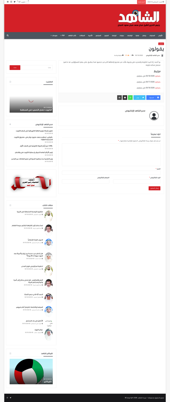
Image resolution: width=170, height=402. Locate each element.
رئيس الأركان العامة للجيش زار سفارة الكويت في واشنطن (34, 152)
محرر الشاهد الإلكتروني (153, 55)
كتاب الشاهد (72, 35)
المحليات (152, 35)
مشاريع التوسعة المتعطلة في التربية (30, 212)
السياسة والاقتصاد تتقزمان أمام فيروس (29, 307)
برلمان (144, 35)
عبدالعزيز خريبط (37, 228)
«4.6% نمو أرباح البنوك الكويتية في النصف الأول (36, 146)
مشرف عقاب (37, 332)
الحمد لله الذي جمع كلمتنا (33, 294)
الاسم (158, 169)
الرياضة (114, 35)
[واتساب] (130, 97)
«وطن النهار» (38, 330)
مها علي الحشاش (36, 323)
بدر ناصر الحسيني (36, 242)
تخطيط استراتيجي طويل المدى (32, 266)
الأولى (160, 35)
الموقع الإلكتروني (103, 177)
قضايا (137, 35)
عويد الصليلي (37, 214)
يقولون (161, 43)
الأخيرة (90, 35)
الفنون (106, 35)
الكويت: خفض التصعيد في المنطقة (36, 110)
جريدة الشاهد (142, 398)
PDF (63, 35)
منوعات (54, 35)
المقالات (82, 35)
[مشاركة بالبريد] (125, 97)
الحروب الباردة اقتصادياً (35, 240)
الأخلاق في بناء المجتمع (34, 321)
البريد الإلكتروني (154, 177)
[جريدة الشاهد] (139, 18)
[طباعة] (119, 97)
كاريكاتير (48, 382)
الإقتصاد (129, 35)
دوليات (122, 35)
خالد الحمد (38, 258)
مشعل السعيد (37, 297)
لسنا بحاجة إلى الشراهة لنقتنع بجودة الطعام (27, 225)
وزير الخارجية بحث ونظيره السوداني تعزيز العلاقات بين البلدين (32, 159)
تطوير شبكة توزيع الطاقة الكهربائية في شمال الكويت (34, 131)
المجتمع (98, 35)
